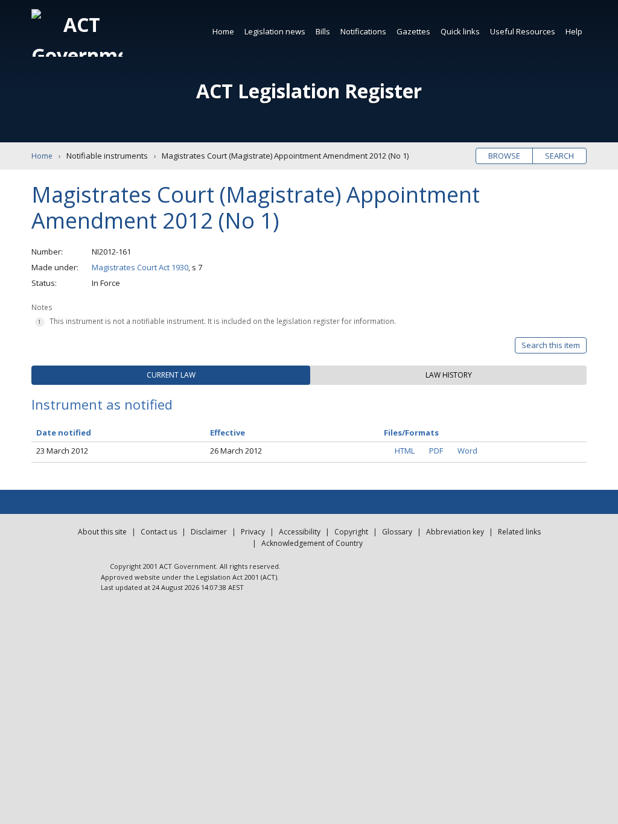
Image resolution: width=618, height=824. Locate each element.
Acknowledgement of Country (312, 543)
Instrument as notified (102, 404)
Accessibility (299, 532)
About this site (102, 532)
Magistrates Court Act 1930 (140, 267)
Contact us (159, 532)
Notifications (363, 31)
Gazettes (413, 31)
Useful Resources (522, 31)
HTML (405, 450)
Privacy (253, 532)
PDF (436, 450)
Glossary (397, 532)
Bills (323, 31)
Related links (519, 532)
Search (559, 155)
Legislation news (274, 31)
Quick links (460, 31)
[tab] (170, 375)
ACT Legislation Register (309, 90)
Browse (504, 155)
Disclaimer (209, 532)
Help (573, 31)
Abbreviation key (455, 532)
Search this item (550, 345)
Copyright (351, 532)
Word (467, 450)
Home (223, 31)
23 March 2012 (62, 450)
